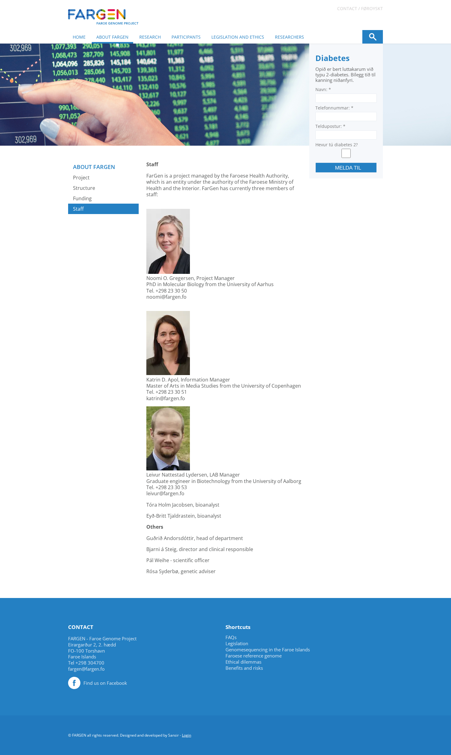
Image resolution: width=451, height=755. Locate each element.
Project (81, 177)
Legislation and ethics (237, 37)
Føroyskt (372, 8)
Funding (82, 198)
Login (186, 735)
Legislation (237, 643)
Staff (78, 208)
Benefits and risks (244, 668)
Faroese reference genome (254, 656)
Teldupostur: (330, 126)
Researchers (289, 37)
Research (150, 37)
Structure (84, 188)
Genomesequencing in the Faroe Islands (268, 650)
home (79, 37)
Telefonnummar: (334, 108)
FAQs (231, 637)
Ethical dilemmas (243, 662)
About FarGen (112, 37)
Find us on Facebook (105, 683)
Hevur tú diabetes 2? (336, 145)
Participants (186, 37)
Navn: (323, 89)
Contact (347, 8)
